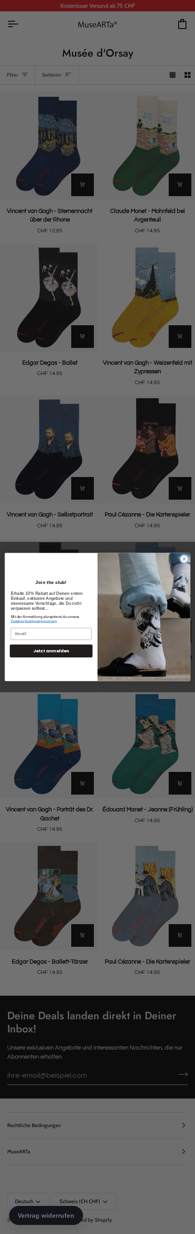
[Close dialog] (184, 559)
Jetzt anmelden (51, 651)
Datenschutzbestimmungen (34, 621)
